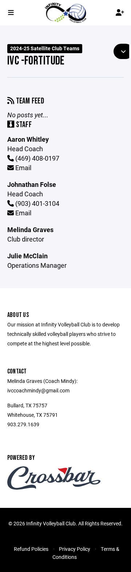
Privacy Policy (74, 548)
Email (22, 167)
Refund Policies (31, 548)
